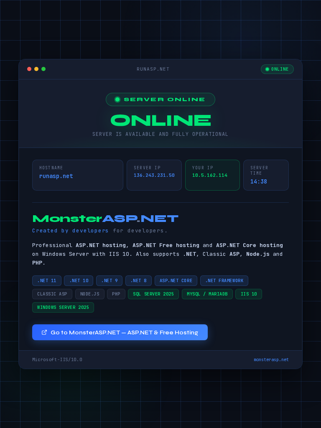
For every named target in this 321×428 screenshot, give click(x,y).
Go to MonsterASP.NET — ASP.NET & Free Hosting (124, 332)
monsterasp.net (271, 359)
